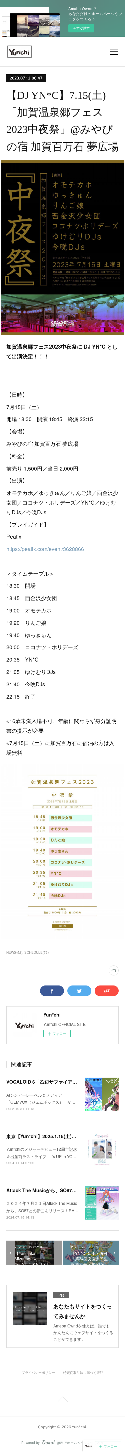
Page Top (62, 1400)
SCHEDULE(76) (36, 952)
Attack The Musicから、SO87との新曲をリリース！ (62, 1190)
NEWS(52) (14, 952)
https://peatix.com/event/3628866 (45, 549)
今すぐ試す (81, 28)
